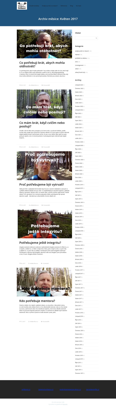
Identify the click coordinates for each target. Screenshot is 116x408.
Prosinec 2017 (79, 270)
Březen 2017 (78, 302)
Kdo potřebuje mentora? (37, 301)
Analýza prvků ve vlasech (50, 6)
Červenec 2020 (79, 159)
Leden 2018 (78, 266)
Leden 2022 (78, 124)
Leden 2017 (78, 309)
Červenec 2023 (79, 88)
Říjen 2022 (78, 113)
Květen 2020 (78, 167)
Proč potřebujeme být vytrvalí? (41, 184)
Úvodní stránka (34, 6)
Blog (71, 6)
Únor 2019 (78, 220)
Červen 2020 (78, 163)
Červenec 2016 (79, 330)
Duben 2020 (78, 170)
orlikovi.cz (26, 389)
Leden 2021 (78, 138)
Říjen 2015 (78, 362)
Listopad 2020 (79, 145)
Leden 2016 (78, 352)
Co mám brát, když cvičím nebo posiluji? (42, 124)
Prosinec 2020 (79, 142)
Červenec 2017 (79, 288)
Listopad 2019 (79, 188)
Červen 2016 (78, 334)
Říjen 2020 (78, 149)
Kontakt (78, 6)
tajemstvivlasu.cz (45, 389)
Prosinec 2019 (79, 184)
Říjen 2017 (78, 277)
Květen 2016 (78, 337)
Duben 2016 (78, 341)
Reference (64, 6)
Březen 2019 (78, 216)
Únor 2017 (78, 305)
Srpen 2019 (78, 199)
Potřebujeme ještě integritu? (40, 243)
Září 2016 (77, 323)
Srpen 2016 (78, 327)
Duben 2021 (78, 127)
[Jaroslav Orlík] (22, 6)
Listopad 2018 (79, 231)
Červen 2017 (78, 291)
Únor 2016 (78, 348)
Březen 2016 (78, 344)
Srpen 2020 (78, 156)
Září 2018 (77, 238)
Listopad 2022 (79, 110)
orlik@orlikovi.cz (34, 85)
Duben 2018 (78, 256)
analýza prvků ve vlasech (82, 51)
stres (76, 62)
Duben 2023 (78, 92)
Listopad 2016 (79, 316)
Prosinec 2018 (79, 227)
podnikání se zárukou (81, 58)
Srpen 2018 (78, 241)
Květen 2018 (78, 252)
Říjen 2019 (78, 191)
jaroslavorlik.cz (92, 389)
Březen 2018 (78, 259)
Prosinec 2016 (79, 312)
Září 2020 (77, 152)
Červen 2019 (78, 206)
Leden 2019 (78, 224)
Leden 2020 (78, 181)
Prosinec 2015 (79, 355)
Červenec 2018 (79, 245)
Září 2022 (77, 117)
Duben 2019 (78, 213)
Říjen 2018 (78, 234)
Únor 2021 (78, 135)
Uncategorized (79, 65)
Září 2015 (77, 366)
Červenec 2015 (79, 373)
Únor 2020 (78, 177)
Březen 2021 (78, 131)
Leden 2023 (78, 103)
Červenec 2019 (79, 202)
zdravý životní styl (80, 72)
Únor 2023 (78, 99)
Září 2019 (77, 195)
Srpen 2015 (78, 369)
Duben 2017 (78, 298)
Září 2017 (77, 280)
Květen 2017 (78, 295)
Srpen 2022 (78, 120)
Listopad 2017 (79, 273)
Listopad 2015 (79, 359)
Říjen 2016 (78, 320)
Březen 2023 (78, 95)
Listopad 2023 (79, 85)
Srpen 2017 (78, 284)
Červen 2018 (78, 248)
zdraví (76, 69)
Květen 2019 (78, 209)
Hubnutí (77, 54)
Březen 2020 (78, 174)
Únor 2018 (78, 263)
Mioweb (65, 404)
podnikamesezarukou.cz (70, 389)
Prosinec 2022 (79, 106)
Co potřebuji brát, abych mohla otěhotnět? (42, 64)
